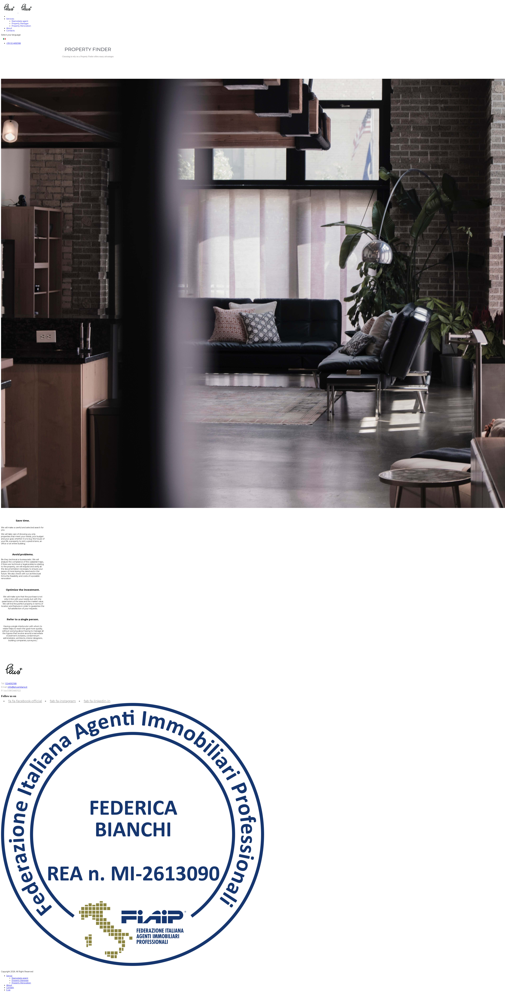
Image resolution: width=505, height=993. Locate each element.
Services (10, 19)
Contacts (10, 30)
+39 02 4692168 (13, 43)
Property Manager (20, 23)
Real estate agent (20, 21)
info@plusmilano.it (17, 687)
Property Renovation (21, 26)
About (9, 28)
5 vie (8, 990)
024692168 (11, 683)
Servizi (9, 976)
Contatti (10, 987)
